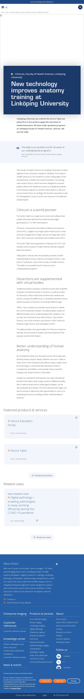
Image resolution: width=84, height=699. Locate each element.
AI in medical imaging (38, 619)
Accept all (45, 681)
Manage (73, 681)
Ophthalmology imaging (39, 645)
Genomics (34, 639)
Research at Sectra (63, 632)
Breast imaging (36, 622)
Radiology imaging (37, 652)
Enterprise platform (38, 635)
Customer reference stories (15, 631)
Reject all (59, 681)
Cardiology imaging (37, 625)
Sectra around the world (65, 625)
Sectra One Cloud (37, 658)
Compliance (8, 654)
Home (2, 12)
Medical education (37, 642)
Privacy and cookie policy (26, 695)
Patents (59, 635)
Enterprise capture (37, 632)
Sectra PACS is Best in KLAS (67, 622)
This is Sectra (61, 619)
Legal (44, 695)
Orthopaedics (35, 648)
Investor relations (63, 639)
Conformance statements (14, 650)
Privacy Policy (16, 688)
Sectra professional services (41, 662)
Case (7, 12)
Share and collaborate (38, 655)
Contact (59, 629)
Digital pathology (36, 629)
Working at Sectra (63, 642)
